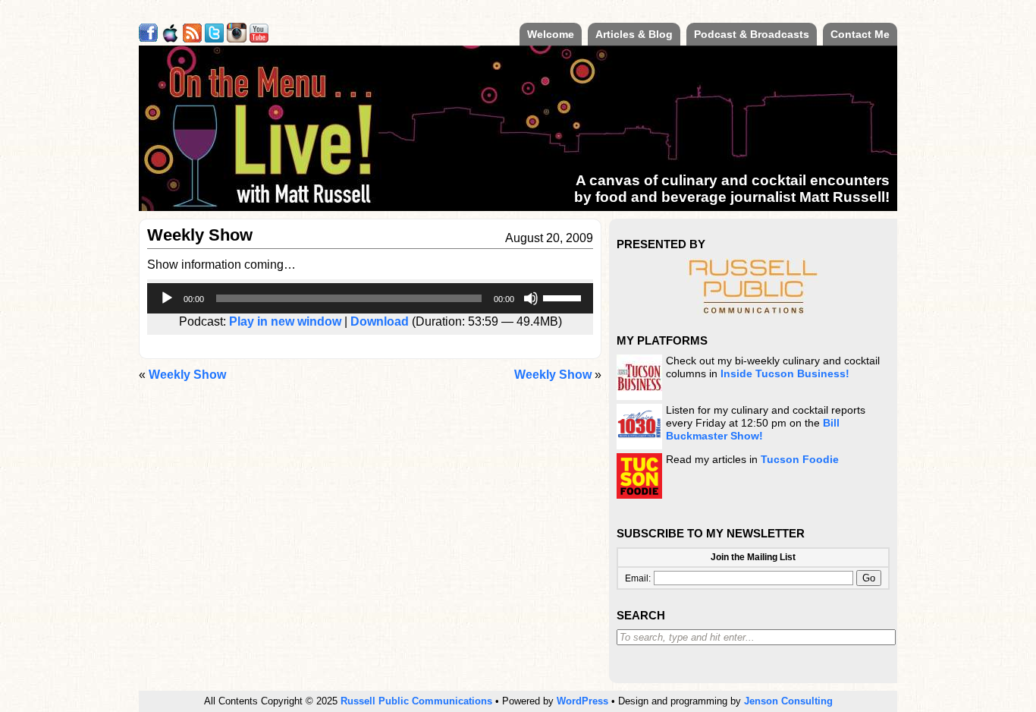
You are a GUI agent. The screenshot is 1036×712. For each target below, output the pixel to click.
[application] (370, 298)
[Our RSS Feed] (192, 38)
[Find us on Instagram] (236, 38)
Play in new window (285, 321)
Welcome (550, 34)
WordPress (582, 701)
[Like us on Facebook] (148, 38)
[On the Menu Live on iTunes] (170, 38)
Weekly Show (553, 374)
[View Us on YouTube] (259, 38)
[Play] (166, 298)
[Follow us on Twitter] (214, 38)
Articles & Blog (634, 34)
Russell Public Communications (416, 701)
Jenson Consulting (788, 701)
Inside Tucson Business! (784, 374)
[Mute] (530, 298)
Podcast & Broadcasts (751, 34)
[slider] (564, 296)
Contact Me (860, 34)
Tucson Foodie (800, 459)
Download (379, 321)
